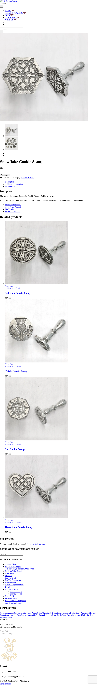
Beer (15, 613)
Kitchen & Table (11, 589)
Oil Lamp (40, 615)
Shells (59, 615)
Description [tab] (9, 182)
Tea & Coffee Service (13, 603)
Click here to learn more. (36, 544)
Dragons (66, 613)
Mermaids (31, 615)
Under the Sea (87, 615)
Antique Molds (11, 564)
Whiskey (3, 617)
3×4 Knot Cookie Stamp (17, 293)
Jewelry (8, 587)
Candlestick (22, 613)
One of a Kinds (11, 596)
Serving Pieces (16, 594)
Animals (9, 613)
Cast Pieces (32, 613)
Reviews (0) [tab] (10, 186)
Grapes (7, 615)
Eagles (73, 613)
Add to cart (5, 175)
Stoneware (76, 615)
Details (18, 288)
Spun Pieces (67, 615)
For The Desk (10, 578)
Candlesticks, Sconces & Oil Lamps (19, 569)
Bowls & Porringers (13, 566)
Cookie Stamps (27, 177)
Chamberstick (47, 613)
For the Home (10, 582)
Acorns (3, 613)
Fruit (2, 615)
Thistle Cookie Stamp (16, 371)
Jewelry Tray (15, 615)
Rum (54, 615)
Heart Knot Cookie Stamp (18, 527)
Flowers (92, 613)
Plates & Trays (11, 598)
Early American (82, 613)
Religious (48, 615)
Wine (10, 617)
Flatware (8, 576)
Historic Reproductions (14, 585)
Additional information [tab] (14, 184)
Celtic (39, 613)
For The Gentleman (13, 580)
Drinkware (9, 573)
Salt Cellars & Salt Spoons (15, 601)
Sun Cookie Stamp (15, 449)
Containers (58, 613)
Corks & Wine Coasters (14, 571)
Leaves (24, 615)
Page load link (5, 684)
